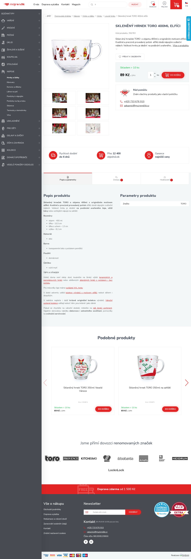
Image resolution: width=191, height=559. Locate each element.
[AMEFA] (143, 458)
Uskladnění (13, 121)
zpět (49, 16)
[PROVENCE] (71, 458)
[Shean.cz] (184, 555)
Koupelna (12, 57)
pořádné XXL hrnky (74, 288)
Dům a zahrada (15, 143)
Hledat (134, 4)
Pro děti (11, 128)
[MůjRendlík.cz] (14, 4)
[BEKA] (107, 458)
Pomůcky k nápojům (15, 96)
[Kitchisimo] (89, 458)
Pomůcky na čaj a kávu (16, 101)
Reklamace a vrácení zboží (55, 519)
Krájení (11, 28)
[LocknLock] (116, 470)
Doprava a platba (50, 4)
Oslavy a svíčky (15, 135)
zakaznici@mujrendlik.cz (136, 105)
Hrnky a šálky (88, 16)
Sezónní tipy (7, 13)
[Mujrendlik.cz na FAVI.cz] (179, 510)
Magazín (76, 4)
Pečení (10, 35)
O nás (36, 4)
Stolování (12, 64)
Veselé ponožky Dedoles (20, 164)
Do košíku (175, 75)
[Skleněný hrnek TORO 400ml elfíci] (76, 56)
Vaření (10, 20)
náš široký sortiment (102, 308)
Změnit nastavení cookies (55, 533)
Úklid (10, 42)
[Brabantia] (125, 458)
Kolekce (11, 150)
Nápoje (10, 71)
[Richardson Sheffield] (162, 458)
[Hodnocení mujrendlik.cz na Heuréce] (162, 510)
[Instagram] (91, 542)
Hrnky (99, 16)
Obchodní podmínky (52, 509)
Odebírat (133, 512)
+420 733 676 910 (134, 101)
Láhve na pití (12, 91)
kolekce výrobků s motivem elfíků (81, 292)
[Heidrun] (180, 458)
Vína (9, 115)
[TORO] (52, 458)
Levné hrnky (110, 16)
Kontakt (65, 4)
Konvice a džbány (14, 87)
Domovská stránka (63, 16)
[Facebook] (86, 542)
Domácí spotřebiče (17, 157)
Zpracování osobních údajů (55, 523)
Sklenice (10, 105)
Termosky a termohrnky (16, 110)
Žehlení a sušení (15, 49)
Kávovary (10, 82)
